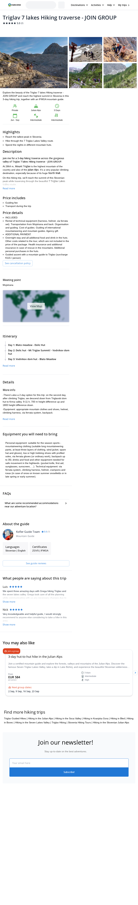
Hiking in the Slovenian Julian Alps (111, 722)
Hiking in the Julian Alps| (41, 718)
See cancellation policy (17, 263)
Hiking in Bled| (118, 718)
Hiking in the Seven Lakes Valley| (33, 722)
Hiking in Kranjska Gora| (96, 718)
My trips (122, 5)
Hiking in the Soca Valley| (69, 718)
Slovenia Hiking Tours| (80, 722)
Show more (9, 601)
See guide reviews (36, 563)
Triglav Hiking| (59, 722)
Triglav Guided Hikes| (15, 718)
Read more (9, 188)
